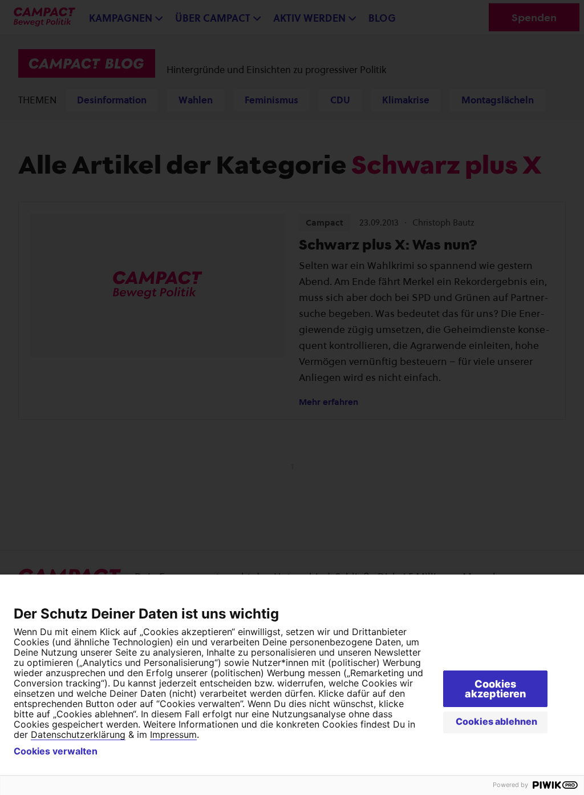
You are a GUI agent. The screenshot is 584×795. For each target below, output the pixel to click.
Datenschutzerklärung (78, 734)
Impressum (173, 734)
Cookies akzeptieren (495, 689)
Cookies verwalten (56, 751)
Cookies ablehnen (496, 721)
